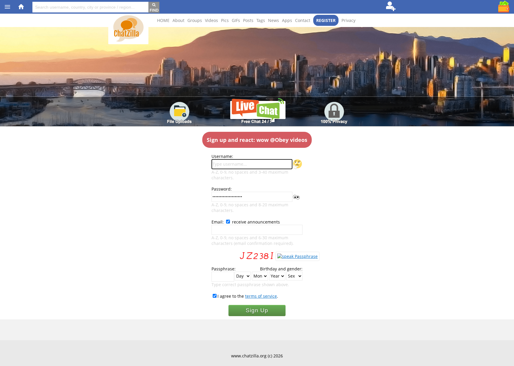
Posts (248, 20)
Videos (211, 20)
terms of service (261, 296)
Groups (194, 20)
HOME (163, 20)
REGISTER (326, 20)
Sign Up (257, 310)
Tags (260, 20)
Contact (302, 20)
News (273, 20)
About (178, 20)
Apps (287, 20)
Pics (225, 20)
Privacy (348, 20)
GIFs (236, 20)
